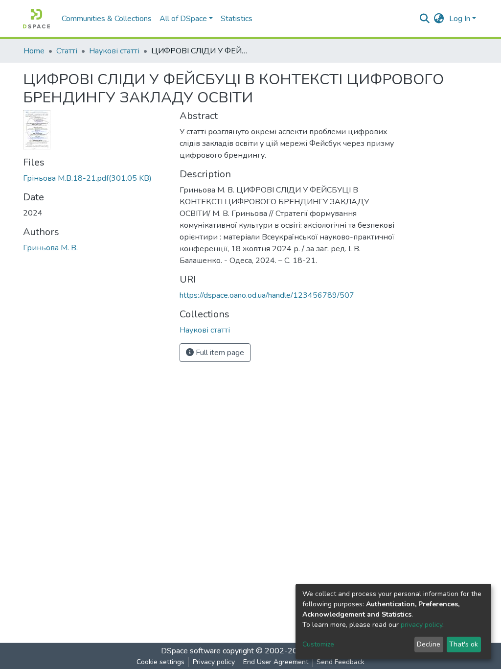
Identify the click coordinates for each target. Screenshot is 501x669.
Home (34, 51)
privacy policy (421, 624)
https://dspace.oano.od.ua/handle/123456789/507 (267, 295)
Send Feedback (340, 662)
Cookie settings (160, 662)
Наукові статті (114, 51)
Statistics (236, 18)
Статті (66, 51)
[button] (439, 18)
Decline (428, 644)
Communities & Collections (107, 18)
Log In (459, 18)
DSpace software (191, 650)
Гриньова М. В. (50, 247)
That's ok (463, 644)
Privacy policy (214, 662)
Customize (318, 644)
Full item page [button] (219, 352)
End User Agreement (275, 662)
